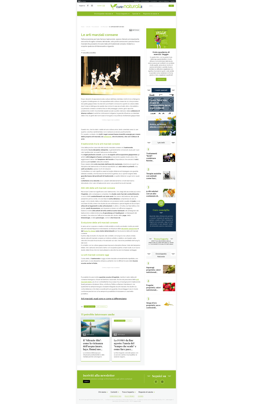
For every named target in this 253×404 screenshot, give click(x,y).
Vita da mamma (145, 1)
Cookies (140, 396)
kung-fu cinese (89, 231)
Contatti (114, 392)
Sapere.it (173, 1)
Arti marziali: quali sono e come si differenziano (104, 298)
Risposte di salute (150, 14)
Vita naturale (89, 306)
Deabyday (136, 1)
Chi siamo (102, 392)
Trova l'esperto (122, 14)
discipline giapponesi (129, 229)
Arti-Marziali (101, 306)
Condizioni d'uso (115, 396)
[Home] (126, 7)
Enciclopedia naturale (102, 14)
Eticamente (154, 1)
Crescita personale (164, 1)
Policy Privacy (130, 396)
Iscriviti (99, 5)
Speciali (135, 14)
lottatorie (107, 137)
